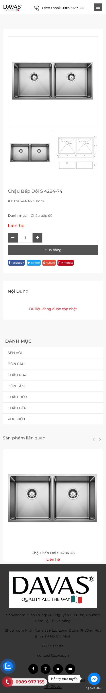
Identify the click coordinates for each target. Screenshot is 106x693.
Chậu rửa (17, 375)
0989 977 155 (73, 8)
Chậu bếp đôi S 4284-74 (35, 191)
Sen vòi (15, 353)
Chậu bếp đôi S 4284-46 (53, 553)
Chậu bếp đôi (42, 215)
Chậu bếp (17, 408)
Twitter (35, 262)
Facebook (17, 262)
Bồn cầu (16, 364)
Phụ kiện (16, 419)
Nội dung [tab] (18, 291)
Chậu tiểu (17, 397)
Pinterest (66, 262)
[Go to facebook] (94, 679)
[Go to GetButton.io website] (94, 688)
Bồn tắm (16, 386)
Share (51, 262)
